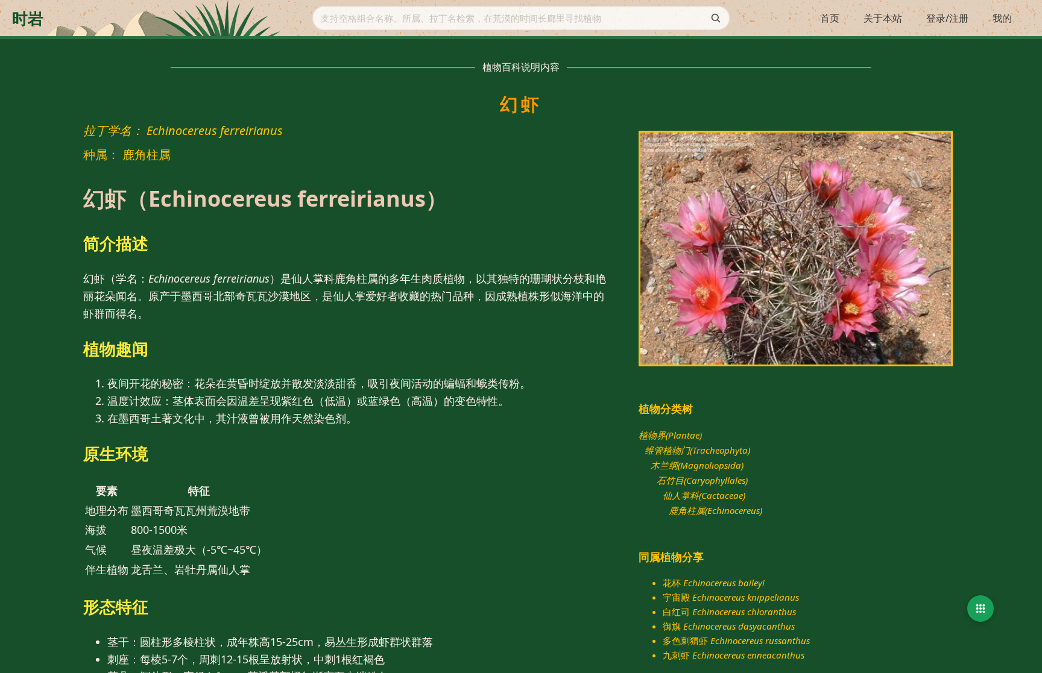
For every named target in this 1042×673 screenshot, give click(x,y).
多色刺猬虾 (736, 640)
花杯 (714, 583)
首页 (829, 18)
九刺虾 (733, 655)
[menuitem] (829, 18)
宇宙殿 (731, 597)
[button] (980, 608)
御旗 (729, 626)
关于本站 (883, 18)
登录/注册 (947, 18)
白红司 (729, 612)
